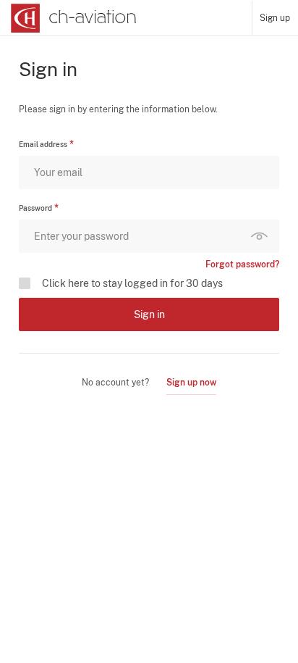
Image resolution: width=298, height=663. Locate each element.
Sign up (275, 18)
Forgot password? (242, 264)
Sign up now (191, 383)
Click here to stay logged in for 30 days (132, 283)
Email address (43, 144)
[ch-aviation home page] (72, 18)
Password (35, 208)
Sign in (149, 314)
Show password (262, 236)
